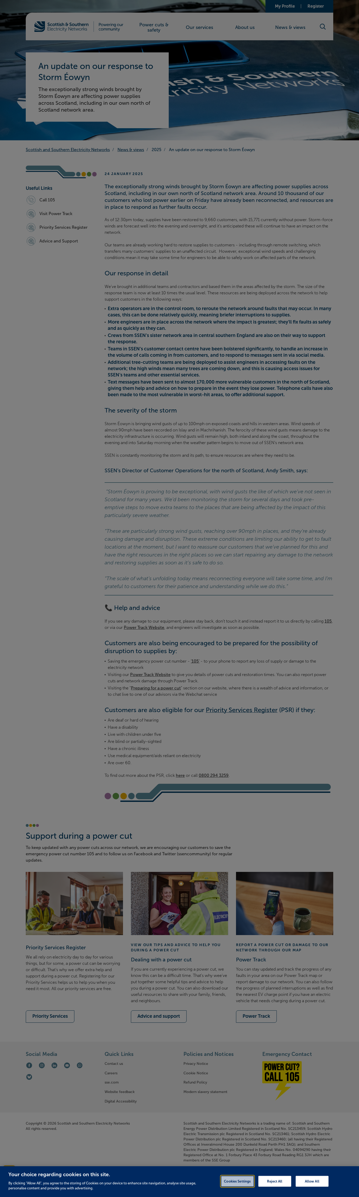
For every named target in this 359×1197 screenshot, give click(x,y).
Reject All (274, 1181)
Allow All (312, 1181)
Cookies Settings (237, 1181)
